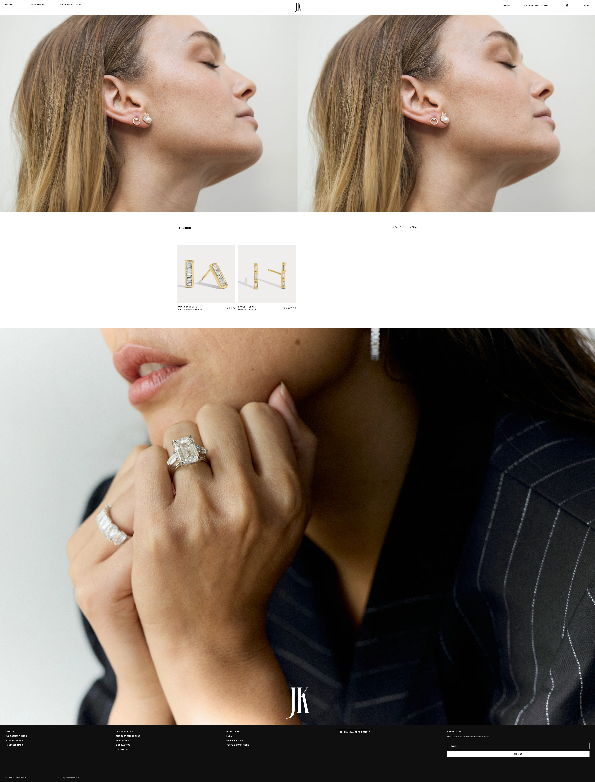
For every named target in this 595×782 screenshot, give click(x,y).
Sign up (518, 754)
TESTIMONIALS (124, 740)
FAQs (229, 736)
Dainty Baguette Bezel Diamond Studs (189, 308)
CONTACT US (123, 745)
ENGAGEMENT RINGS (16, 736)
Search (506, 5)
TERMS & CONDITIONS (237, 745)
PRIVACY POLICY (234, 740)
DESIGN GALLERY (124, 732)
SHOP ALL (10, 732)
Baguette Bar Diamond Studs (247, 308)
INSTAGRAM (232, 732)
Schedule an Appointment (537, 5)
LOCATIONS (122, 749)
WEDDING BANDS (14, 740)
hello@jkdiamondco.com (68, 777)
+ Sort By (398, 227)
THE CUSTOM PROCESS (128, 736)
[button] (11, 4)
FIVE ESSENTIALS (14, 745)
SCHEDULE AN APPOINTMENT (355, 732)
